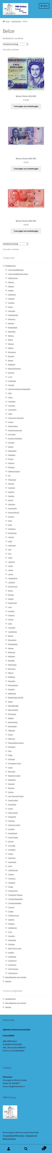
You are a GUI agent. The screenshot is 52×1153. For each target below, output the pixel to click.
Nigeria (11, 718)
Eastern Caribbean (15, 438)
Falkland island (14, 471)
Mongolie (11, 681)
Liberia (10, 619)
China (10, 397)
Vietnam (11, 944)
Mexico (10, 673)
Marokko (11, 660)
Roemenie (12, 780)
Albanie (11, 282)
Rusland (11, 784)
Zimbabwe (12, 957)
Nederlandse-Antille (15, 697)
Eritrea (10, 459)
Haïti (10, 525)
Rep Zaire (11, 771)
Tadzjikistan (13, 870)
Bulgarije (11, 364)
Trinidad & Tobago (15, 895)
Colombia (11, 401)
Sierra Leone (13, 813)
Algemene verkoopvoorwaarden (16, 1029)
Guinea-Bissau (13, 512)
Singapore (12, 817)
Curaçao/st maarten (16, 418)
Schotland (12, 804)
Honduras (12, 529)
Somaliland (12, 833)
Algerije (11, 286)
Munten (8, 981)
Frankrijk (11, 488)
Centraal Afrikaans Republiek (19, 389)
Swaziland (12, 862)
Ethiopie (11, 467)
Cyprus (10, 422)
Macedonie (12, 640)
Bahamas (11, 319)
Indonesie (12, 545)
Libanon (11, 615)
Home (8, 21)
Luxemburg (12, 632)
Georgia (11, 496)
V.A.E (10, 932)
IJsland (11, 537)
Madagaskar (13, 644)
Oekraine (11, 730)
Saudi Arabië (13, 800)
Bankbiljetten (16, 21)
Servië (10, 809)
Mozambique (13, 685)
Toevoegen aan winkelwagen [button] (26, 106)
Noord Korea (13, 722)
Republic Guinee (14, 776)
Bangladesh (12, 327)
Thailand (11, 883)
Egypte (10, 447)
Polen (10, 755)
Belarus (11, 336)
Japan (10, 566)
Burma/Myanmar (14, 368)
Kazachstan (12, 586)
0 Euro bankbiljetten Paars (18, 274)
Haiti (10, 521)
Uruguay (11, 924)
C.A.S (10, 377)
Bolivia (10, 348)
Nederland (12, 693)
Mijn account (8, 1149)
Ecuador (11, 443)
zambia (11, 952)
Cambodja (12, 381)
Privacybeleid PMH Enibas (13, 1135)
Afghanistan (13, 278)
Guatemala (12, 508)
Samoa (11, 792)
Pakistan (11, 739)
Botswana (12, 352)
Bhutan (11, 344)
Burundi (11, 373)
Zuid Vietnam (13, 969)
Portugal (11, 759)
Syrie (10, 866)
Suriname (11, 858)
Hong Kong (12, 533)
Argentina (12, 294)
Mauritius (11, 669)
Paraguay (11, 747)
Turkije (10, 911)
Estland (11, 463)
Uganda (11, 920)
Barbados (11, 332)
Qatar (10, 767)
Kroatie (11, 595)
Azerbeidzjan (13, 315)
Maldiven (11, 656)
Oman (10, 734)
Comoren (11, 406)
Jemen (10, 570)
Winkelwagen (40, 1147)
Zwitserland (12, 973)
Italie (10, 558)
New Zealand (13, 710)
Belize (10, 340)
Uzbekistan (12, 928)
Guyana (11, 517)
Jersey (10, 574)
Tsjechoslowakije (14, 903)
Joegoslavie (12, 578)
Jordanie (11, 582)
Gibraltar (11, 504)
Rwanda (11, 788)
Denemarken (13, 426)
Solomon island (14, 825)
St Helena (11, 850)
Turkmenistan (13, 915)
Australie (11, 311)
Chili (10, 393)
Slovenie (11, 821)
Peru (10, 751)
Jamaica (11, 562)
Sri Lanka (11, 845)
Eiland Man (12, 451)
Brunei (10, 360)
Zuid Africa (12, 961)
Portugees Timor (14, 763)
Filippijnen (12, 480)
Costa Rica (12, 410)
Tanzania (11, 878)
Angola (11, 290)
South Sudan (13, 837)
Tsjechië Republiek (15, 899)
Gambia (11, 492)
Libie (10, 624)
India (10, 541)
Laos (10, 607)
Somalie (11, 829)
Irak (9, 549)
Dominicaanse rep (15, 430)
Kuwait (11, 599)
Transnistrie (13, 891)
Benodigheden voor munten (15, 977)
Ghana (10, 500)
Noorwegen (12, 726)
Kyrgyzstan (12, 603)
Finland (11, 484)
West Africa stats (14, 948)
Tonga (10, 887)
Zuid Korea (12, 965)
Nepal (10, 702)
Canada (11, 385)
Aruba (10, 307)
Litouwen (11, 628)
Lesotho (11, 611)
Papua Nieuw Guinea (16, 743)
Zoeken (26, 1149)
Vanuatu (11, 936)
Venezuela (12, 940)
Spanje (10, 841)
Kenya (10, 591)
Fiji (9, 475)
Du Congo (11, 434)
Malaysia (11, 652)
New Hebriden (13, 706)
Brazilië (11, 356)
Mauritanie (12, 665)
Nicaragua (12, 714)
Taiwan (11, 874)
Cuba (10, 414)
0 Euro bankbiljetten (15, 270)
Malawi (11, 648)
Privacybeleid (8, 1035)
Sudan (10, 854)
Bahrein (11, 323)
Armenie (11, 303)
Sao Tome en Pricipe (15, 796)
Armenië (11, 299)
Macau (10, 636)
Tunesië (11, 907)
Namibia (11, 689)
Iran (9, 553)
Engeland (11, 455)
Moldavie (11, 677)
